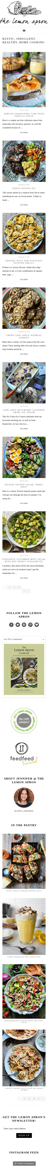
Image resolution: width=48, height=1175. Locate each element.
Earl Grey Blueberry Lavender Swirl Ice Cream (24, 411)
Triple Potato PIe (24, 188)
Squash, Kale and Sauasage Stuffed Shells (24, 262)
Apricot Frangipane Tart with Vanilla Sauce (24, 115)
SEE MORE (24, 132)
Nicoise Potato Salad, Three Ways (24, 486)
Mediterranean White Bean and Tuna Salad (24, 1021)
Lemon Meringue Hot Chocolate (24, 957)
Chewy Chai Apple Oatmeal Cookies (24, 336)
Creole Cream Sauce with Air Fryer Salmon (24, 1089)
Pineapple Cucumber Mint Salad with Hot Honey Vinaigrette (24, 560)
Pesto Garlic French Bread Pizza (24, 891)
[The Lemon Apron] (24, 24)
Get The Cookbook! (13, 639)
